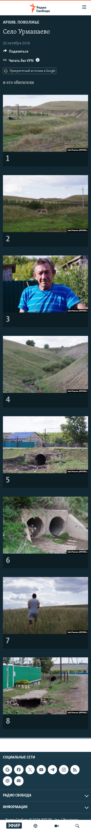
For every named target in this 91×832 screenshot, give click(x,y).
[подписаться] (18, 780)
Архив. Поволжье (21, 22)
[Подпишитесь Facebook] (18, 769)
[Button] (15, 52)
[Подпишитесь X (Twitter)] (30, 769)
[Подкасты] (7, 780)
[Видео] (56, 826)
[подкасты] (35, 826)
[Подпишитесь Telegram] (52, 769)
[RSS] (75, 769)
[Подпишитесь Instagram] (63, 769)
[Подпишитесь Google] (7, 769)
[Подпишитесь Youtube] (41, 769)
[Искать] (77, 826)
